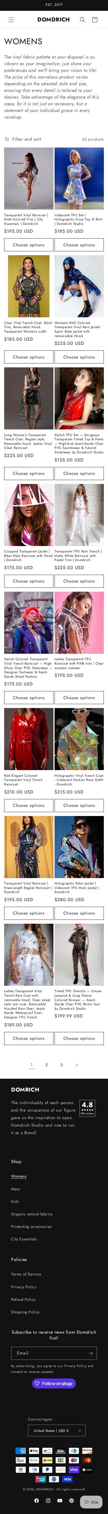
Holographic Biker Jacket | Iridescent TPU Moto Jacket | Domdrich (77, 887)
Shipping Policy (25, 1312)
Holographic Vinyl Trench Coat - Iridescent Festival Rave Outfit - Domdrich (79, 780)
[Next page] (76, 1065)
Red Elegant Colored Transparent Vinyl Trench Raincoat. (23, 780)
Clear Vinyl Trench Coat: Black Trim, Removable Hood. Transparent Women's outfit (28, 327)
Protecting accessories (31, 1226)
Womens (19, 1176)
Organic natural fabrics (32, 1214)
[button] (11, 20)
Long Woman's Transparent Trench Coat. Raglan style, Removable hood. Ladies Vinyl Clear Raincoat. (28, 441)
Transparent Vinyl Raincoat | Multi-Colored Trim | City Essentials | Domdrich (26, 219)
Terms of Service (26, 1274)
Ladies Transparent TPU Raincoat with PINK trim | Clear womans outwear (79, 663)
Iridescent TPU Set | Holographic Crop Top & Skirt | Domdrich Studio (78, 219)
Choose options (29, 245)
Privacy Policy (23, 1287)
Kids (15, 1201)
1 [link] (31, 1065)
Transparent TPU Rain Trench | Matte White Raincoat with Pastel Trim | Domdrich (78, 555)
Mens (15, 1189)
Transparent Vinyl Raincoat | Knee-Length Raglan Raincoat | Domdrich (28, 887)
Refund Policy (23, 1299)
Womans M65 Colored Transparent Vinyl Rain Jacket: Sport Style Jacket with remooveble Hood (78, 329)
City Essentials (24, 1239)
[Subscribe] (90, 1353)
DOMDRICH (45, 1489)
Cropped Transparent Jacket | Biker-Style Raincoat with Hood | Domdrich (28, 555)
